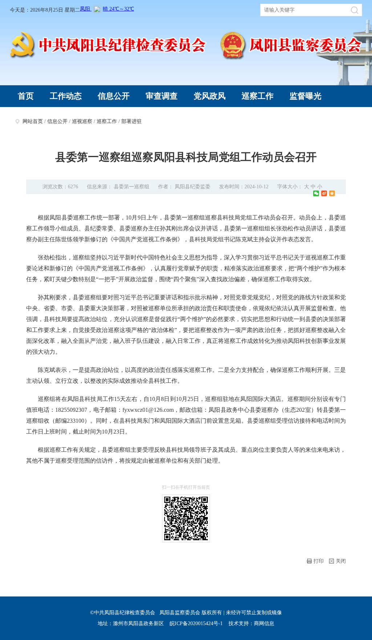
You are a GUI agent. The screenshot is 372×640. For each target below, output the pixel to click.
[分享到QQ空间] (332, 193)
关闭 (341, 561)
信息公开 (114, 95)
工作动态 (66, 95)
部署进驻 (131, 121)
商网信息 (264, 623)
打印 (319, 561)
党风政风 (210, 95)
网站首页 (33, 121)
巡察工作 (258, 95)
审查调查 (162, 95)
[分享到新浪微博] (324, 193)
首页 (26, 95)
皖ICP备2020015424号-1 (196, 623)
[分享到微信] (316, 193)
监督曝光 (306, 95)
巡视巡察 (82, 121)
